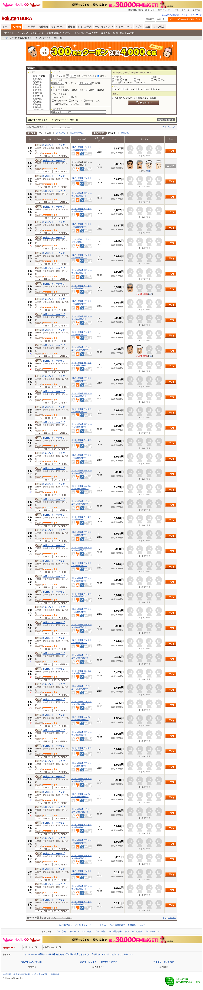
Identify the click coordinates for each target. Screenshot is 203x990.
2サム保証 (87, 931)
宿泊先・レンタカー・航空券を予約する (98, 962)
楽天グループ (164, 10)
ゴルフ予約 (61, 931)
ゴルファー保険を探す (163, 962)
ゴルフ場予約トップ (67, 925)
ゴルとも (105, 33)
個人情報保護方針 (21, 974)
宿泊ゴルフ (74, 931)
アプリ (138, 26)
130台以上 (140, 82)
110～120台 (128, 82)
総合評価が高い (77, 133)
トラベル (185, 10)
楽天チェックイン (87, 925)
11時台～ (102, 90)
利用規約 (132, 925)
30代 (126, 89)
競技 (147, 26)
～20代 (118, 89)
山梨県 (39, 102)
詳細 (148, 171)
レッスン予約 (85, 26)
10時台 (92, 90)
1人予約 (17, 26)
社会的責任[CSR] (40, 974)
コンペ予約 (29, 26)
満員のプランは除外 (147, 98)
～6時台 (57, 90)
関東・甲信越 (39, 76)
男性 (155, 80)
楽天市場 (196, 10)
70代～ (157, 89)
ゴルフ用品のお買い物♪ (32, 962)
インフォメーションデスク (30, 33)
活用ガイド (8, 33)
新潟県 (39, 107)
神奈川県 (39, 96)
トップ (6, 26)
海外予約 (43, 26)
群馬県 (39, 85)
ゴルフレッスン (152, 931)
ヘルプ (184, 15)
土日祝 (93, 76)
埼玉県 (39, 87)
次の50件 (172, 127)
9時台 (82, 90)
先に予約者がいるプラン (59, 33)
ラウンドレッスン (104, 26)
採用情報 (55, 974)
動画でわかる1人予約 (123, 33)
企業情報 (7, 974)
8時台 (74, 90)
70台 (117, 80)
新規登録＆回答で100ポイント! (141, 10)
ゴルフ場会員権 (115, 931)
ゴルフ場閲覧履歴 (116, 925)
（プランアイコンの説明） (61, 127)
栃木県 (39, 82)
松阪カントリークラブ (54, 145)
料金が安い (61, 133)
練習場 (71, 26)
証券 (177, 10)
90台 (138, 80)
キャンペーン (58, 26)
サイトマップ (196, 15)
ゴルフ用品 (158, 26)
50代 (141, 89)
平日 (86, 76)
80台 (125, 80)
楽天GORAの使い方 (170, 15)
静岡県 (39, 99)
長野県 (39, 104)
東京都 (39, 93)
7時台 (66, 90)
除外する (125, 133)
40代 (133, 89)
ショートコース (124, 26)
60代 (148, 89)
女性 (162, 80)
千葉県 (39, 90)
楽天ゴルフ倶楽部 (133, 931)
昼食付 (74, 97)
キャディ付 (59, 97)
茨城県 (39, 79)
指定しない (103, 76)
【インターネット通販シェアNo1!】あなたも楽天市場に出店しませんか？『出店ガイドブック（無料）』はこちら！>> (78, 954)
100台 (117, 82)
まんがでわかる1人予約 (86, 33)
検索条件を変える (166, 120)
